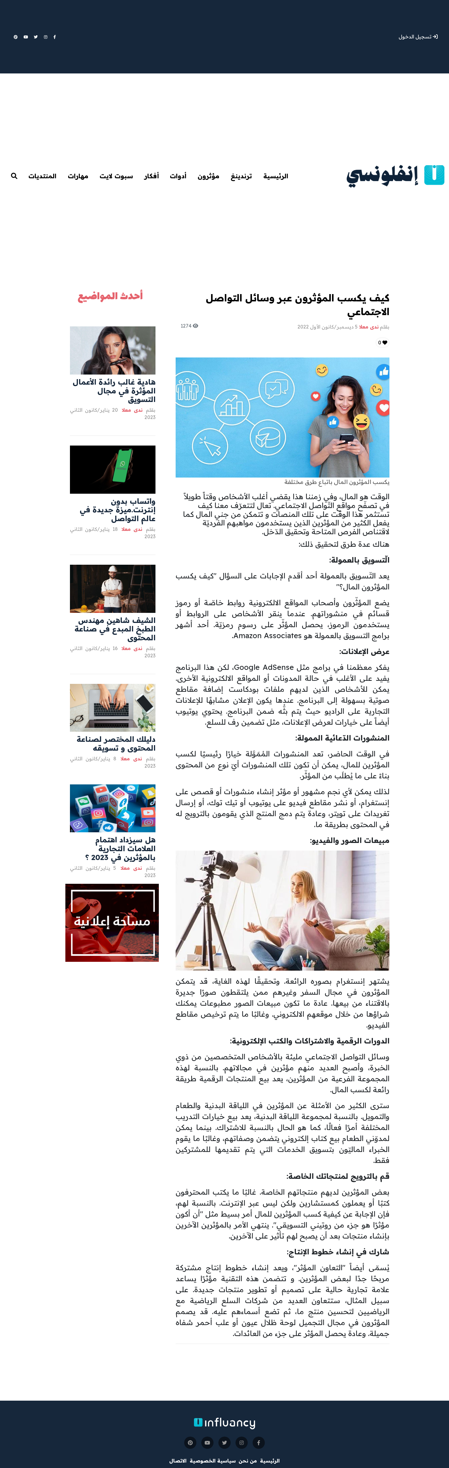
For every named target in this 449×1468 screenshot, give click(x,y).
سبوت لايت (116, 176)
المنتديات (42, 176)
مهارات (78, 176)
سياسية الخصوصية (213, 1461)
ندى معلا (130, 410)
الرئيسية (275, 176)
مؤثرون (208, 176)
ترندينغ (241, 176)
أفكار (151, 176)
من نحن (248, 1461)
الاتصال (178, 1461)
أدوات (178, 176)
